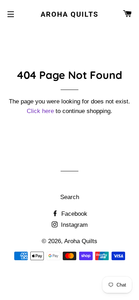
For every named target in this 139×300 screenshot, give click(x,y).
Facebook (73, 213)
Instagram (73, 224)
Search (69, 197)
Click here (40, 111)
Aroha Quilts (69, 14)
